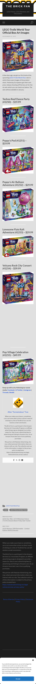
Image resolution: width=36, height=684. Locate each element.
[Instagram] (19, 460)
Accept (18, 679)
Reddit (12, 392)
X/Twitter (19, 390)
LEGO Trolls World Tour (18, 78)
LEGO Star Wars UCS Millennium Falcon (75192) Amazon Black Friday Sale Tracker (16, 519)
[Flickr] (22, 460)
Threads (5, 392)
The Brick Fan (18, 6)
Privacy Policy (20, 599)
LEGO (6, 510)
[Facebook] (14, 460)
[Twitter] (17, 460)
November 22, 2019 (9, 36)
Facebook (11, 390)
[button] (33, 660)
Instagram (27, 390)
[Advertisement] (18, 325)
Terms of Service (8, 599)
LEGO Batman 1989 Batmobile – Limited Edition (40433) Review (15, 528)
